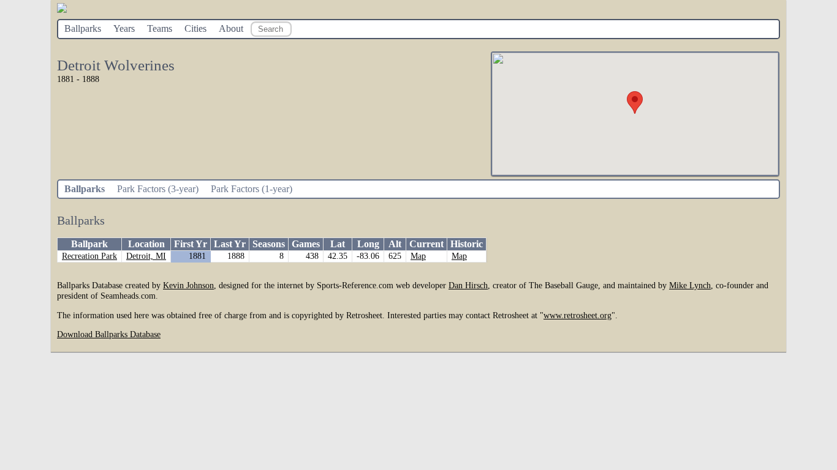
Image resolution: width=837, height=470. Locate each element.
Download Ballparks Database (109, 334)
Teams (159, 28)
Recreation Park (89, 256)
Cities (195, 28)
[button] (635, 102)
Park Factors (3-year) (158, 189)
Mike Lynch (690, 285)
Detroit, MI (146, 256)
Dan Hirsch (468, 285)
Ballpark (89, 244)
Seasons (268, 244)
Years (124, 28)
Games (306, 244)
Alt (394, 244)
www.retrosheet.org (577, 315)
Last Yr (230, 244)
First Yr (190, 244)
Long (368, 244)
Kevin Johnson (188, 285)
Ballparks (82, 28)
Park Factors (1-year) (251, 189)
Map (418, 256)
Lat (337, 244)
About (231, 28)
